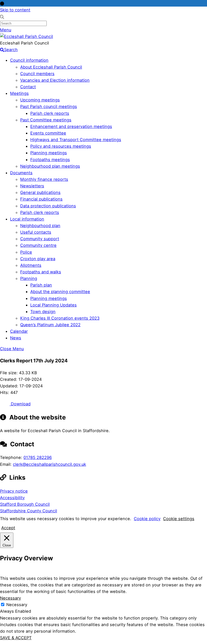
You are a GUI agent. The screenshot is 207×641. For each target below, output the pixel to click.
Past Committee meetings (45, 119)
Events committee (48, 133)
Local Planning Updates (53, 304)
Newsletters (32, 185)
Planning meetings (48, 152)
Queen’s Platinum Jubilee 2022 (50, 324)
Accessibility (12, 497)
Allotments (30, 265)
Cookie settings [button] (178, 518)
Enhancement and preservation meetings (71, 126)
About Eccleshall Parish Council (51, 67)
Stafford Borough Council (25, 504)
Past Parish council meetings (48, 106)
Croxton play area (37, 258)
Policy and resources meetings (60, 146)
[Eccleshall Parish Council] (26, 36)
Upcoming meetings (40, 99)
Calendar (19, 331)
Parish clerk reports (49, 113)
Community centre (38, 245)
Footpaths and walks (40, 271)
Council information (29, 60)
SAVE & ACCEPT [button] (16, 637)
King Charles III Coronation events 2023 (59, 318)
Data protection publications (48, 205)
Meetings (19, 93)
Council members (37, 73)
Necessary (16, 604)
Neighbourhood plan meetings (50, 166)
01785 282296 (37, 457)
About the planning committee (60, 291)
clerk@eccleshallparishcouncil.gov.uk (49, 464)
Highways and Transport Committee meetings (75, 139)
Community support (39, 238)
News (15, 337)
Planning (28, 278)
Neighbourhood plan (40, 225)
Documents (21, 172)
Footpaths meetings (50, 159)
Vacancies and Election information (55, 80)
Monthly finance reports (44, 179)
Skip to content (15, 9)
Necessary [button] (10, 598)
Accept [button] (8, 527)
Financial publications (41, 199)
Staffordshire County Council (28, 510)
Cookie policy (147, 518)
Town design (43, 311)
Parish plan (41, 285)
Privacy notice (14, 491)
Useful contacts (35, 232)
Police (26, 252)
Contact (28, 86)
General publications (40, 192)
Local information (27, 219)
